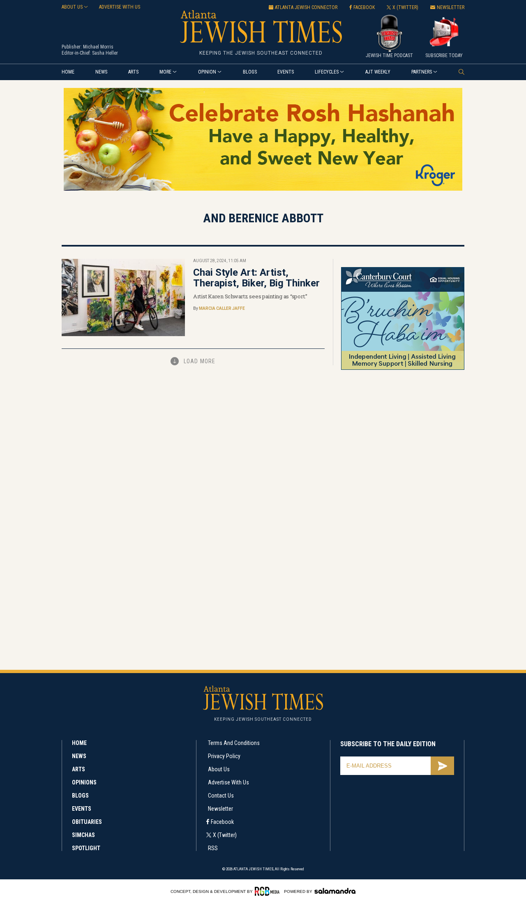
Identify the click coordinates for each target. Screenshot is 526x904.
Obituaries (87, 822)
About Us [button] (72, 7)
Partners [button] (421, 72)
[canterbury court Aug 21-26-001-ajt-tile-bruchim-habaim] (402, 368)
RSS (213, 848)
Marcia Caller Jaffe (222, 308)
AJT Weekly (377, 72)
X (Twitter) (225, 835)
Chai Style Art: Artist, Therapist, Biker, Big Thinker (256, 278)
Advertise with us (119, 7)
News (101, 72)
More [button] (165, 72)
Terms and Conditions (234, 743)
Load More (199, 361)
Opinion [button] (207, 72)
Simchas (83, 835)
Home (68, 72)
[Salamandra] (334, 891)
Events (285, 72)
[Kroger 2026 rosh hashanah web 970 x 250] (263, 189)
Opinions (84, 782)
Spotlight (86, 848)
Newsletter (220, 808)
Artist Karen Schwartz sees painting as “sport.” (250, 296)
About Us (219, 769)
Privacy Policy (224, 756)
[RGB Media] (268, 891)
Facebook (222, 822)
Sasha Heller (105, 53)
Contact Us (221, 795)
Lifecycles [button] (327, 72)
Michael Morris (98, 47)
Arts (133, 72)
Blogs (250, 72)
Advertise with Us (228, 782)
